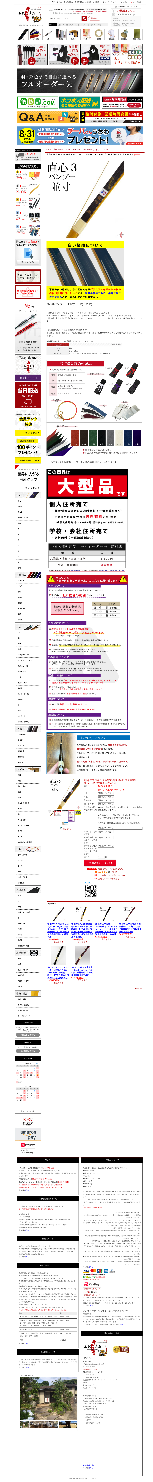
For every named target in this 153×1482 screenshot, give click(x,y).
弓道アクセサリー (24, 1010)
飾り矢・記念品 (23, 1005)
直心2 (20, 512)
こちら (51, 1185)
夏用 (59, 25)
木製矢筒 (21, 757)
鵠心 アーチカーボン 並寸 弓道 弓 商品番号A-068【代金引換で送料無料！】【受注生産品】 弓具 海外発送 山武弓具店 (58, 972)
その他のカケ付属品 (25, 842)
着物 (19, 907)
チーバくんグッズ (24, 1016)
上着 (19, 895)
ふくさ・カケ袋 (23, 825)
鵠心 (19, 523)
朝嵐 (19, 792)
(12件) (114, 872)
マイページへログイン (112, 2)
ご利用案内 (69, 2)
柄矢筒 (20, 740)
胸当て (20, 929)
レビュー (126, 2)
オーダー (83, 25)
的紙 (19, 964)
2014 (19, 638)
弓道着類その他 (23, 946)
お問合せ (98, 2)
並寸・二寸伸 (22, 855)
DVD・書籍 (22, 999)
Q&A (60, 2)
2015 (19, 644)
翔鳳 (19, 775)
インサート (22, 716)
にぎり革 (21, 581)
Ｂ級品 (20, 699)
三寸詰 (20, 860)
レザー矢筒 (22, 734)
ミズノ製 (21, 746)
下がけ (20, 814)
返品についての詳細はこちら (110, 869)
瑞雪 (19, 568)
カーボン (66, 25)
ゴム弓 (77, 25)
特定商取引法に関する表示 (94, 1417)
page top (138, 988)
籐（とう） (22, 608)
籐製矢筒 (21, 751)
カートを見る (137, 2)
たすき (20, 935)
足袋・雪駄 (22, 923)
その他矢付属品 (23, 722)
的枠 (19, 958)
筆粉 (19, 614)
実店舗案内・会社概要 (84, 2)
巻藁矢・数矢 (22, 683)
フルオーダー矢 (23, 694)
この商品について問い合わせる (111, 875)
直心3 (107, 149)
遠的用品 (21, 975)
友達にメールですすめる (108, 879)
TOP (53, 2)
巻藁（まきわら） (24, 970)
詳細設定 (94, 18)
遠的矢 (20, 688)
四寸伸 (20, 866)
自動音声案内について (90, 1369)
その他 (20, 620)
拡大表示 (67, 829)
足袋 (71, 25)
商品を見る (58, 942)
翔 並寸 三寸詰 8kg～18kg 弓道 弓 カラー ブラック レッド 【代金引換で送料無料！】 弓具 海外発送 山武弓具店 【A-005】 (106, 929)
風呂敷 (20, 940)
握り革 (93, 25)
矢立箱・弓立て (23, 981)
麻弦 (19, 872)
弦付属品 (21, 883)
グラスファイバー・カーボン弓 (72, 149)
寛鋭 (19, 781)
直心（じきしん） (95, 149)
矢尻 (19, 710)
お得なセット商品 (24, 912)
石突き (20, 603)
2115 (19, 649)
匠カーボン (22, 671)
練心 (19, 501)
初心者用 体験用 (23, 803)
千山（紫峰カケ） (24, 786)
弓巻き (20, 597)
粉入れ (20, 836)
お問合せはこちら (28, 1035)
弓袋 (19, 592)
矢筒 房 (20, 762)
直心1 (20, 506)
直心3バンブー (23, 518)
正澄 (19, 797)
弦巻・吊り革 (22, 877)
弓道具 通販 (51, 149)
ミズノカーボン (23, 666)
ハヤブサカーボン (24, 655)
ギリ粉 (99, 25)
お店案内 (88, 1420)
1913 (19, 632)
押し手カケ (22, 820)
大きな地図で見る (88, 1465)
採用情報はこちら (28, 1051)
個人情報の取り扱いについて (94, 1414)
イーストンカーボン (25, 660)
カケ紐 (20, 809)
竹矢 (19, 677)
